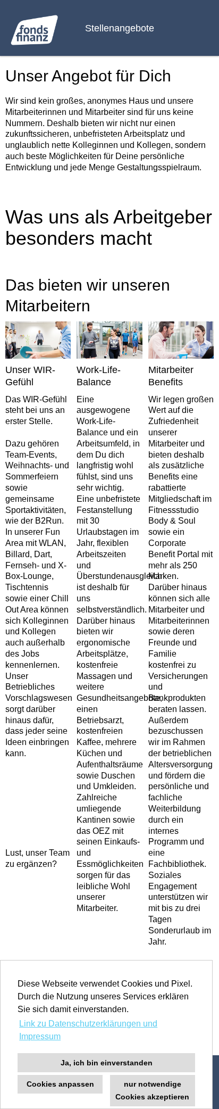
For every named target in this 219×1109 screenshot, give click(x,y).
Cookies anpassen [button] (60, 1084)
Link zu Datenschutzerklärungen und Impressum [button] (88, 1030)
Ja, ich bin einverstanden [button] (107, 1062)
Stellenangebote (119, 28)
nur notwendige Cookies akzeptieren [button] (152, 1090)
